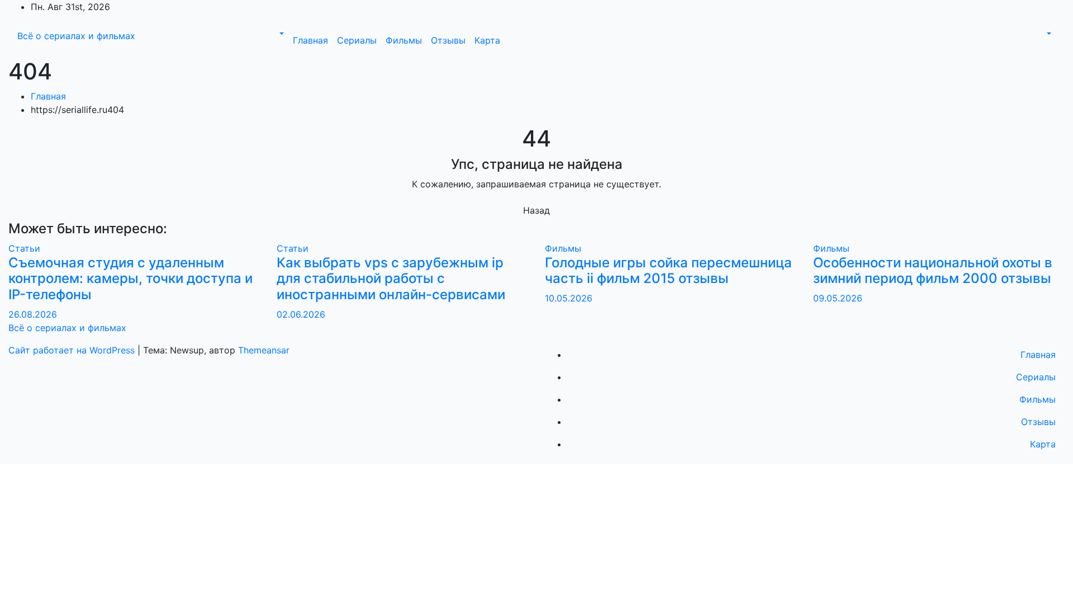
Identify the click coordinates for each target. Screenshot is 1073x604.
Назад (536, 210)
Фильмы (404, 40)
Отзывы (448, 40)
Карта (487, 40)
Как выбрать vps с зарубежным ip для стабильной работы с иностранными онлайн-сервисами (391, 278)
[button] (280, 33)
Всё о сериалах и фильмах (76, 35)
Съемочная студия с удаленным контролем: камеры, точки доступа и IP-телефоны (130, 278)
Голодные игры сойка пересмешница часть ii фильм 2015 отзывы (668, 270)
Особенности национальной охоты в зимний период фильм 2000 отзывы (932, 270)
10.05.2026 (568, 298)
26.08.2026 (32, 314)
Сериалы (357, 40)
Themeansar (263, 350)
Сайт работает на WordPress (72, 350)
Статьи (24, 248)
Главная (310, 40)
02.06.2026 (301, 314)
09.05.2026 (837, 298)
